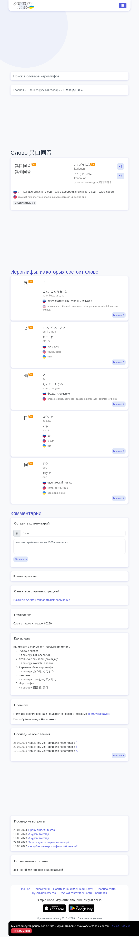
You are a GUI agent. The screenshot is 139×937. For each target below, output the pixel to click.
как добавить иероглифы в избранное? (52, 846)
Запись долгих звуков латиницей (49, 842)
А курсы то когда (38, 834)
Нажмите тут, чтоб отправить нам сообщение (41, 600)
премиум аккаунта (98, 713)
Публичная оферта (44, 893)
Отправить (21, 559)
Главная (18, 90)
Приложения (42, 889)
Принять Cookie (21, 930)
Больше (118, 315)
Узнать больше (121, 926)
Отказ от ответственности (75, 893)
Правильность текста (41, 830)
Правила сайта (106, 889)
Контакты (101, 893)
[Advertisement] (69, 41)
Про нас (25, 889)
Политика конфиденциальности (73, 889)
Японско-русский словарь (43, 90)
